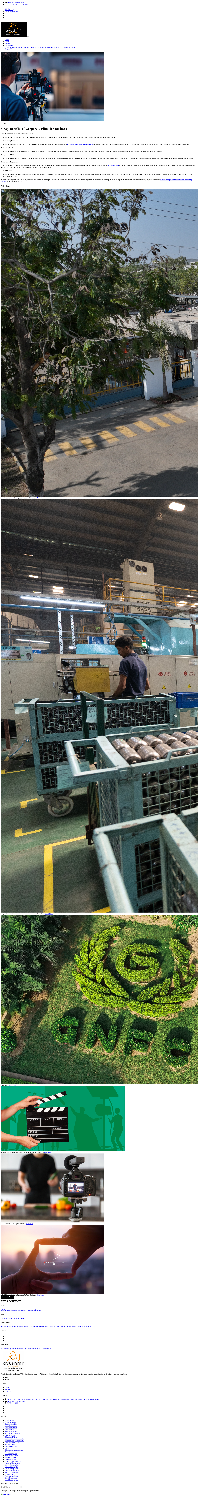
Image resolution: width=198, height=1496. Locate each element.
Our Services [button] (9, 45)
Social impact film (11, 1428)
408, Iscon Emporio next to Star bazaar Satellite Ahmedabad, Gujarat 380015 (26, 1348)
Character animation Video (13, 1461)
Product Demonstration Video (14, 1439)
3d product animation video (14, 1450)
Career (7, 8)
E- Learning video (11, 1454)
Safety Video (9, 1448)
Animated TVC (10, 1452)
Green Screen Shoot (11, 1476)
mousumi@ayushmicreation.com (30, 1310)
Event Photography (11, 1478)
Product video (9, 1429)
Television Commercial (12, 1433)
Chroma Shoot (9, 1474)
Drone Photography (11, 1465)
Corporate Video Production (14, 47)
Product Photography (12, 1470)
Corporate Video (10, 1422)
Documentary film (11, 1424)
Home (7, 40)
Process (7, 43)
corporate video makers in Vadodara (80, 144)
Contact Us (8, 49)
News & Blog (9, 10)
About (7, 42)
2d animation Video (11, 1455)
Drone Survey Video (11, 1469)
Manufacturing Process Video (14, 1441)
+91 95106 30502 (12, 4)
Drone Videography (11, 1467)
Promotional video (11, 1426)
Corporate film (9, 1420)
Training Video (10, 1444)
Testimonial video (10, 1431)
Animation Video (10, 1457)
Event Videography (11, 1480)
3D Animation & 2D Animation (34, 47)
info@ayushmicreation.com (16, 2)
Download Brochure (11, 12)
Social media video (11, 1446)
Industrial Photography (12, 1463)
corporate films (113, 165)
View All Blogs (7, 1297)
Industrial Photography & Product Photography (60, 47)
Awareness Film (10, 1435)
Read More (40, 498)
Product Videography (12, 1472)
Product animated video (12, 1442)
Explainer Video (10, 1459)
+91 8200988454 (24, 4)
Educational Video (11, 1437)
